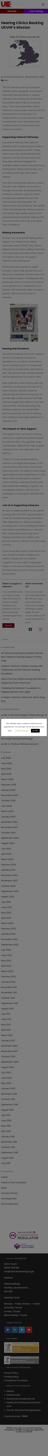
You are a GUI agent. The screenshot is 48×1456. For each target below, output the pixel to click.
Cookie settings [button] (21, 730)
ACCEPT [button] (35, 731)
